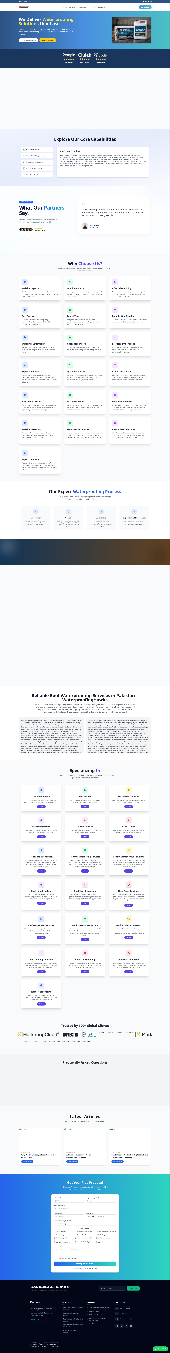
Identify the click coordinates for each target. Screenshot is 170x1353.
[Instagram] (151, 1)
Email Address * (58, 1213)
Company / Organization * (93, 1198)
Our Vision (92, 1324)
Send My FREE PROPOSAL (85, 1264)
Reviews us (45, 1346)
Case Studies (93, 1315)
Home (65, 7)
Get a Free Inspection (28, 40)
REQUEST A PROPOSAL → (85, 558)
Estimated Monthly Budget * (62, 1221)
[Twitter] (146, 1)
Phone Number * (91, 1213)
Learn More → (30, 615)
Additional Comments (60, 1247)
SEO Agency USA (51, 1344)
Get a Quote (145, 7)
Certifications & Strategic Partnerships (97, 1319)
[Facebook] (143, 1)
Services (72, 7)
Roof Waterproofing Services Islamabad (73, 1326)
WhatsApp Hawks (48, 40)
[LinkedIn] (148, 1)
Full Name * (57, 1198)
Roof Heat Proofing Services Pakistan (73, 1309)
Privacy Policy (94, 1311)
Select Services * (85, 1228)
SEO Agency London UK (37, 1344)
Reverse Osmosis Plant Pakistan (71, 1314)
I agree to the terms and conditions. (66, 1258)
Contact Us (101, 7)
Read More (26, 1161)
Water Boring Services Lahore (70, 1331)
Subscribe (133, 1288)
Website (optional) (59, 1205)
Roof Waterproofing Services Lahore (73, 1320)
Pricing (93, 7)
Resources (82, 7)
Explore (41, 806)
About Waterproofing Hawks (99, 1308)
